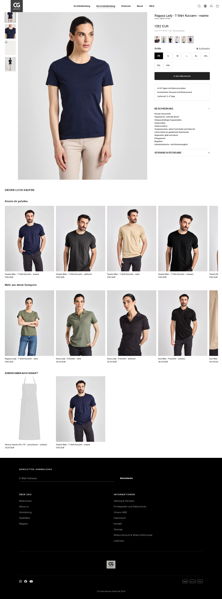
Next (212, 235)
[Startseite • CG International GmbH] (17, 6)
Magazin (23, 523)
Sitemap (118, 529)
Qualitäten (24, 517)
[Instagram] (20, 581)
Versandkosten (178, 31)
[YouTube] (31, 581)
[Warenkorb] (217, 6)
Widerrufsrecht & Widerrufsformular (133, 535)
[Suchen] (199, 6)
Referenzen (25, 500)
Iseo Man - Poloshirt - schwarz (171, 359)
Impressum (120, 517)
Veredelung (25, 512)
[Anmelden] (211, 6)
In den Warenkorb (182, 76)
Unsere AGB (120, 512)
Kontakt (118, 523)
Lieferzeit (119, 540)
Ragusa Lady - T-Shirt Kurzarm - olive (21, 359)
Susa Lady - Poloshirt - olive (68, 359)
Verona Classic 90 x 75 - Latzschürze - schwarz (26, 444)
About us (24, 506)
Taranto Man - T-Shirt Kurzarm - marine (22, 274)
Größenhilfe (204, 48)
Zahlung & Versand (124, 500)
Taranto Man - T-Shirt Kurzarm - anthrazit (74, 274)
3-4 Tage (171, 96)
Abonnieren (129, 479)
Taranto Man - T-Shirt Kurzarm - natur (123, 274)
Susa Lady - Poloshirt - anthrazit (121, 359)
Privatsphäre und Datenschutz (130, 506)
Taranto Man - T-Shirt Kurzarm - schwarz (176, 274)
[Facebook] (25, 581)
